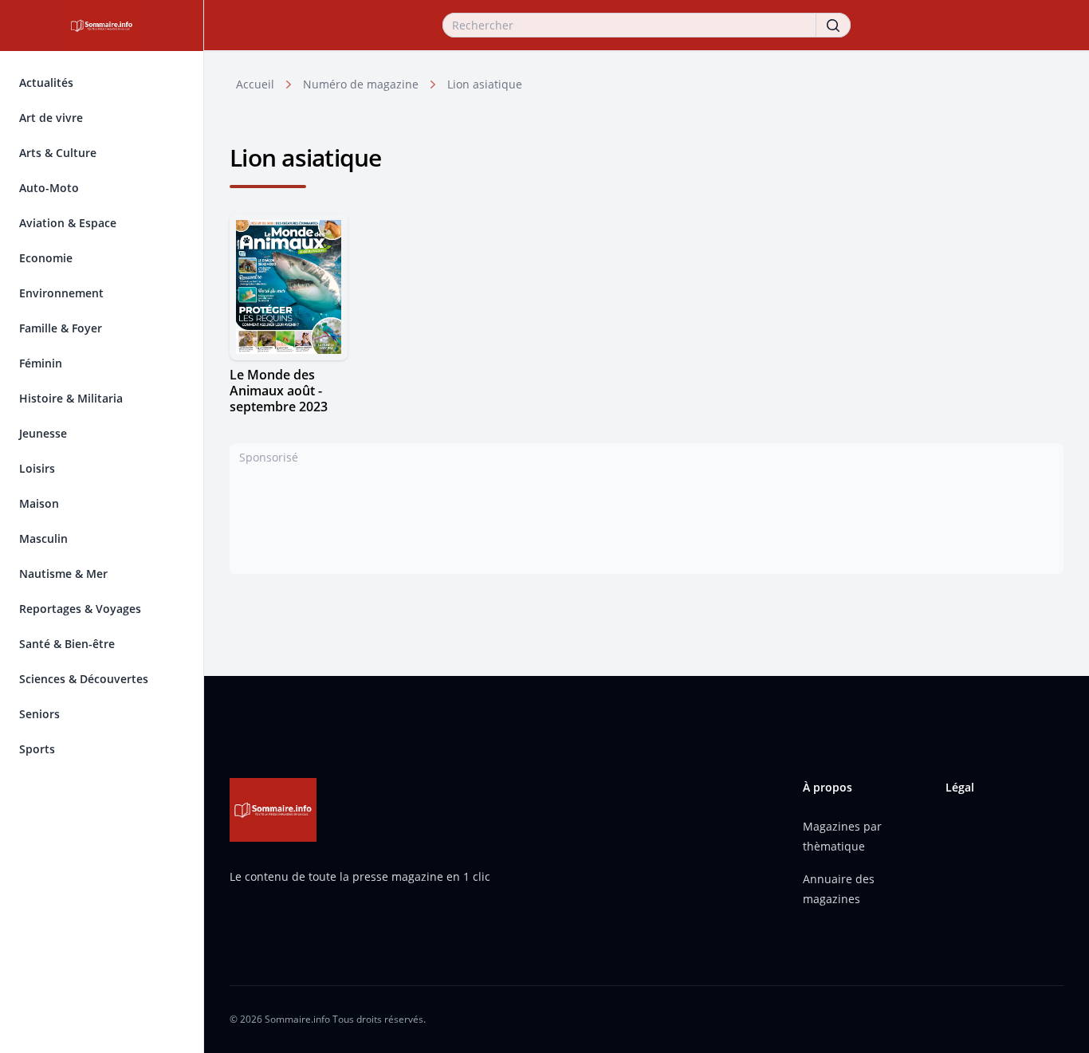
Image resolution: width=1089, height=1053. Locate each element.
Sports (37, 748)
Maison (39, 503)
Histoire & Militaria (71, 398)
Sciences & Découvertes (83, 678)
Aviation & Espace (67, 222)
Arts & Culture (57, 152)
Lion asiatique (484, 84)
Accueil (255, 84)
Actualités (46, 82)
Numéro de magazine (361, 84)
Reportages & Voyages (80, 608)
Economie (46, 257)
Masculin (43, 538)
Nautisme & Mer (63, 573)
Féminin (40, 363)
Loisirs (37, 468)
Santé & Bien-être (67, 643)
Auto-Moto (49, 187)
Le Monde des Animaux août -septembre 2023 (279, 390)
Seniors (39, 713)
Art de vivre (51, 117)
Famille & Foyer (60, 328)
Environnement (61, 293)
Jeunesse (43, 433)
